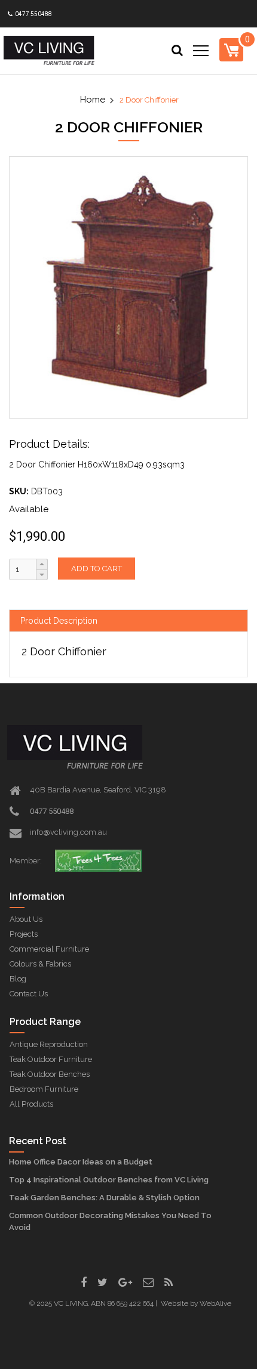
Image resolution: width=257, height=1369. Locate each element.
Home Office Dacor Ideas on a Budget (80, 1161)
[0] (231, 49)
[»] (98, 99)
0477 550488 (33, 14)
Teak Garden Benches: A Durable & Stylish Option (104, 1197)
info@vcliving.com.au (68, 832)
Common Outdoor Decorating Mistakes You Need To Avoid (110, 1221)
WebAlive (215, 1303)
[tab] (128, 620)
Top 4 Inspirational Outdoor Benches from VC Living (109, 1179)
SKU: (19, 491)
